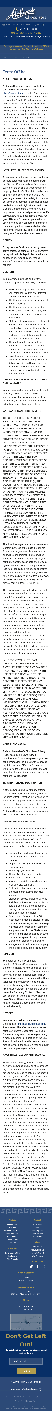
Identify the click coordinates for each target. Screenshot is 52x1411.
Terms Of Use (37, 1234)
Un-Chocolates (12, 1234)
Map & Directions (26, 1280)
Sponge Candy (12, 1224)
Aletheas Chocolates (9, 58)
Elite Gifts (12, 1243)
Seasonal (12, 1228)
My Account (10, 24)
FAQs (37, 1228)
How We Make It (37, 1253)
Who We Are (37, 1247)
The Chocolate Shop (12, 1253)
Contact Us (26, 1277)
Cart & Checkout (26, 24)
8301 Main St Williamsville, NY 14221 (26, 33)
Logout (47, 24)
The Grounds (12, 1259)
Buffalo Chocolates (12, 1237)
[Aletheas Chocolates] (26, 14)
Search (39, 24)
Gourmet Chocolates (12, 1231)
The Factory (12, 1256)
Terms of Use (20, 1401)
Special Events (12, 1240)
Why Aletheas (37, 1256)
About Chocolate (37, 1250)
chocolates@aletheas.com (31, 1024)
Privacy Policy (37, 1237)
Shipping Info (37, 1231)
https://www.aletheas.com (16, 93)
